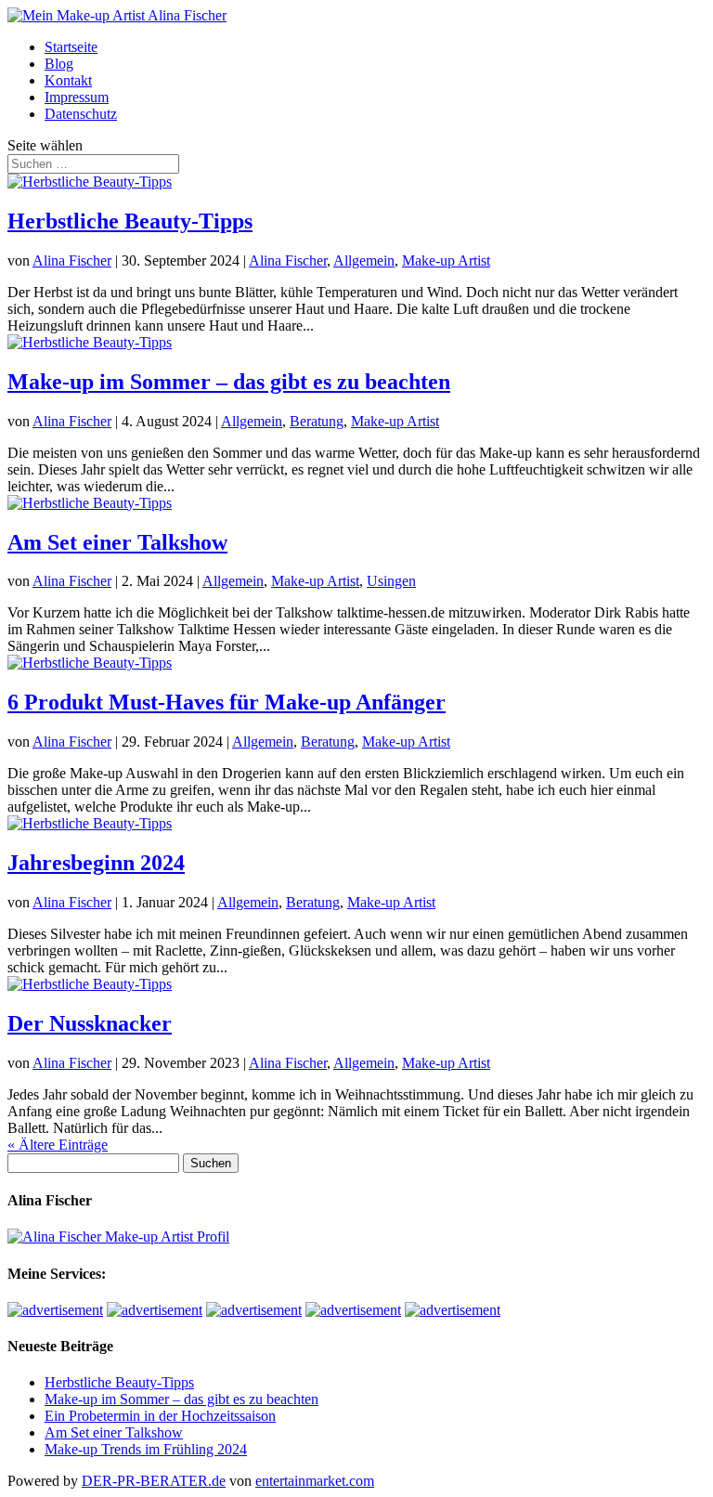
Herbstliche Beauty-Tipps (130, 221)
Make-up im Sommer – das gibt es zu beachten (228, 382)
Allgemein (364, 260)
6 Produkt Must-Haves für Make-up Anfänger (226, 702)
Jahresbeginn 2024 (96, 863)
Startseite (71, 47)
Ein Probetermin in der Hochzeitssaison (160, 1416)
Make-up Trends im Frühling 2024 (146, 1449)
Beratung (317, 421)
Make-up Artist (446, 260)
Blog (59, 64)
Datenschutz (81, 114)
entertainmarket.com (314, 1481)
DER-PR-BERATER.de (154, 1481)
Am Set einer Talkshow (117, 542)
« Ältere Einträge (57, 1144)
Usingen (391, 581)
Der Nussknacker (89, 1023)
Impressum (77, 97)
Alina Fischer (71, 260)
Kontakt (68, 80)
